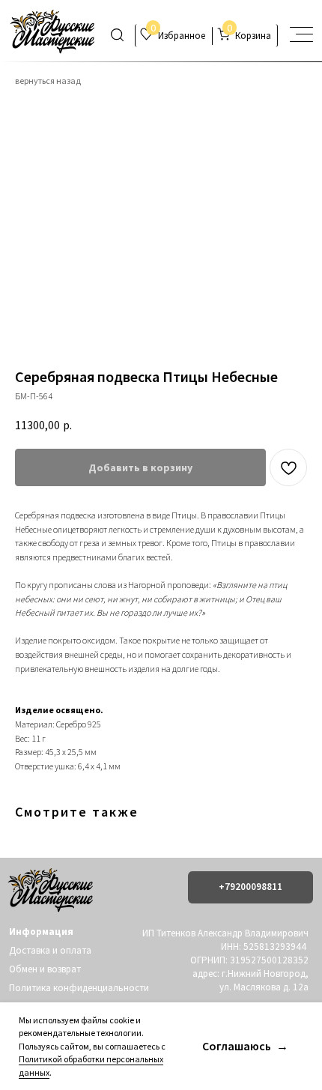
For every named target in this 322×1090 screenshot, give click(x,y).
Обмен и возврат (45, 969)
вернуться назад (48, 80)
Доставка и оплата (50, 950)
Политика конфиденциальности (79, 987)
